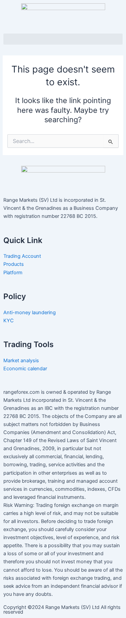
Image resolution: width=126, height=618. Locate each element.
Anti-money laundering (29, 313)
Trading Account (22, 256)
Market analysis (21, 361)
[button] (63, 39)
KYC (9, 321)
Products (13, 264)
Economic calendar (25, 369)
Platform (13, 273)
